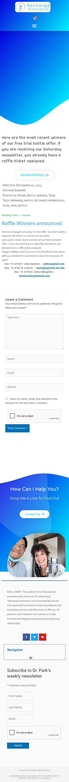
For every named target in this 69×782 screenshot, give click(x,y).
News (22, 195)
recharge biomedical (49, 200)
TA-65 (52, 195)
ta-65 (6, 205)
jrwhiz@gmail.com (54, 263)
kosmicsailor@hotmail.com (34, 276)
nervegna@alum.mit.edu (50, 268)
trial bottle (19, 205)
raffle (28, 200)
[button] (34, 25)
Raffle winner (37, 195)
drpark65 (16, 200)
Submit (18, 745)
